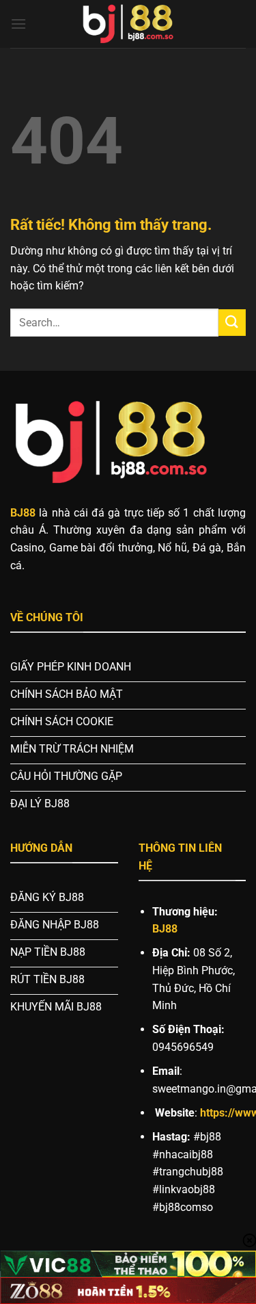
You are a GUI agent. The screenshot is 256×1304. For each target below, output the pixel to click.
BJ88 (164, 928)
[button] (18, 23)
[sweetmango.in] (128, 24)
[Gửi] (232, 322)
